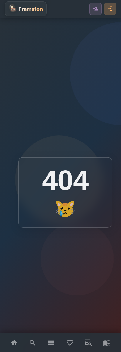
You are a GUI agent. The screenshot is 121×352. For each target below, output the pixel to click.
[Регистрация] (95, 9)
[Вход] (110, 9)
